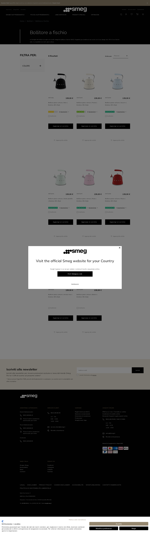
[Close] (120, 247)
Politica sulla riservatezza (77, 520)
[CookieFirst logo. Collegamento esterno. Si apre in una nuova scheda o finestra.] (3, 521)
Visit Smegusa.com (75, 274)
